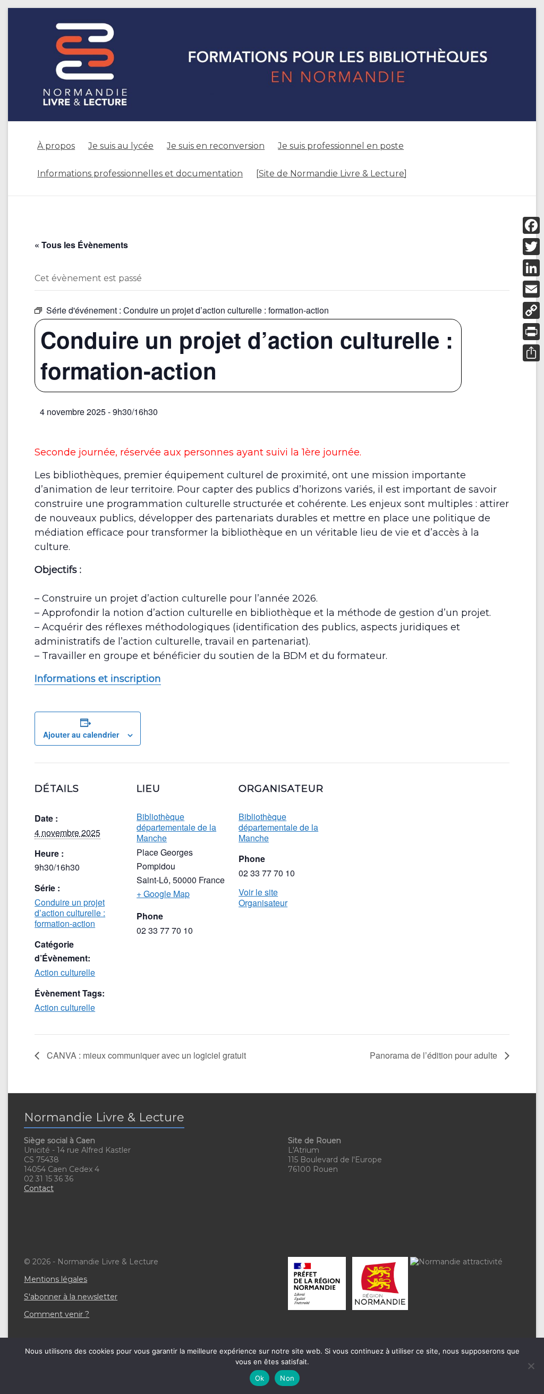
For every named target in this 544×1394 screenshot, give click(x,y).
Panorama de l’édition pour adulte (434, 1055)
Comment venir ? (56, 1314)
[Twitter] (531, 246)
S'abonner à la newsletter (70, 1297)
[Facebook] (531, 225)
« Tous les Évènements (81, 245)
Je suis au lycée (121, 146)
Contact (39, 1188)
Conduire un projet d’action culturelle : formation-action (70, 913)
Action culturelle (65, 972)
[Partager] (531, 353)
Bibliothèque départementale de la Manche (176, 827)
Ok (260, 1378)
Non (287, 1378)
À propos (56, 146)
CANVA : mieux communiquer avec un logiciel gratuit (145, 1055)
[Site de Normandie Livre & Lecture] (331, 173)
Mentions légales (55, 1279)
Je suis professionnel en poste (341, 146)
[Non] (530, 1366)
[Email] (531, 289)
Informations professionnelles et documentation (140, 173)
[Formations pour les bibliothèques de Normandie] (272, 13)
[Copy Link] (531, 310)
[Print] (531, 331)
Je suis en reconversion (216, 146)
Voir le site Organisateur (263, 897)
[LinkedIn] (531, 267)
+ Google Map (163, 894)
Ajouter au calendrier (81, 734)
